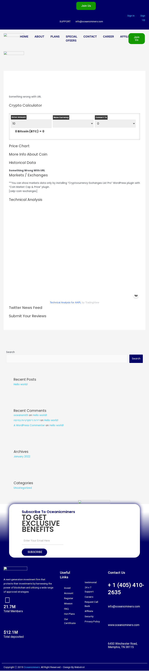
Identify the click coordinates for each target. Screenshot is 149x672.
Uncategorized (23, 488)
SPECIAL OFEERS (71, 38)
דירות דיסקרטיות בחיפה (27, 420)
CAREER (108, 36)
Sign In (130, 15)
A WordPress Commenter (29, 425)
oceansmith (21, 415)
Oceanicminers (32, 667)
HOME (24, 36)
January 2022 (22, 456)
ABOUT (39, 36)
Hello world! (21, 384)
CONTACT (90, 36)
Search (10, 352)
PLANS (55, 36)
